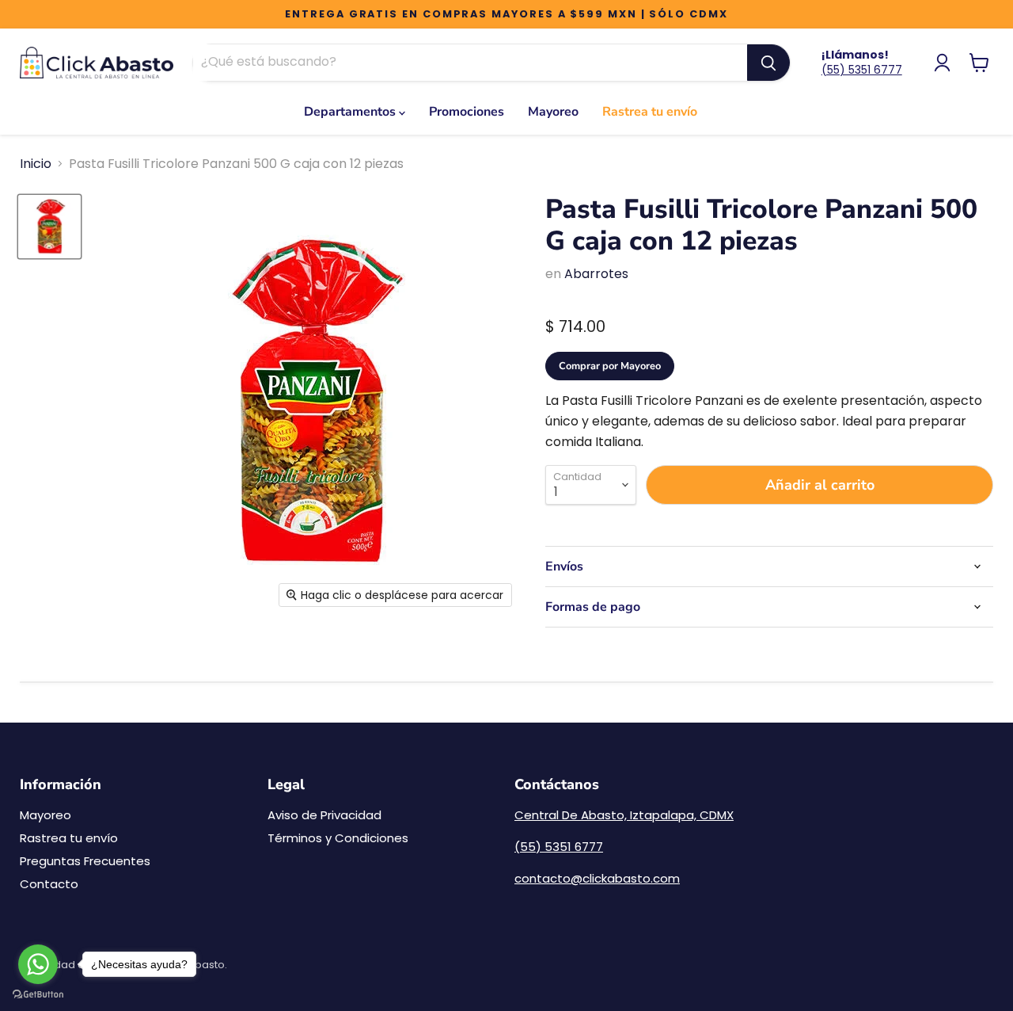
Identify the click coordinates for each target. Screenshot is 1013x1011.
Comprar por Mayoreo (610, 366)
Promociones (466, 111)
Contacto (49, 884)
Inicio (35, 164)
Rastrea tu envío (649, 111)
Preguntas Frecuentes (85, 861)
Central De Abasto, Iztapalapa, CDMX (624, 815)
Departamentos (351, 111)
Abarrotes (596, 274)
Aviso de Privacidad (324, 815)
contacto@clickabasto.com (597, 878)
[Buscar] (768, 62)
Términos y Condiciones (337, 838)
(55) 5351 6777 (861, 70)
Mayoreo (553, 111)
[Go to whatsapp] (38, 964)
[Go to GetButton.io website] (38, 995)
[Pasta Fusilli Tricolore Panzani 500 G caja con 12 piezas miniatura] (49, 226)
